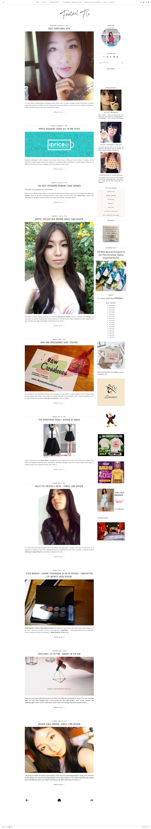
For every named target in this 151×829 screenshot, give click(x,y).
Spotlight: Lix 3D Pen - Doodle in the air (59, 653)
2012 (110, 335)
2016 (110, 326)
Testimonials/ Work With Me (71, 2)
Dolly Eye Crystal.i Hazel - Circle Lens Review (59, 486)
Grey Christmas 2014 (59, 28)
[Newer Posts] (27, 800)
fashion (111, 199)
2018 (110, 322)
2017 (110, 324)
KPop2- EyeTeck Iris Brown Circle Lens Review (59, 219)
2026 (110, 305)
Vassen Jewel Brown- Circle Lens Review (59, 724)
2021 (110, 316)
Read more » (59, 112)
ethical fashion (111, 211)
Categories (53, 2)
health (111, 207)
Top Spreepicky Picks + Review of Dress (59, 419)
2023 (110, 312)
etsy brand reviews (111, 215)
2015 (110, 328)
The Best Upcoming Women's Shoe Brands (59, 185)
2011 (110, 337)
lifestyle (111, 191)
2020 (110, 318)
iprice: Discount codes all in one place (59, 128)
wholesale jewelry (102, 518)
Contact (112, 2)
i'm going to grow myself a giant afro (111, 144)
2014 (110, 331)
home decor (111, 195)
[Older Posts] (91, 800)
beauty (111, 203)
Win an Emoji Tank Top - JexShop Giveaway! (111, 175)
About (45, 2)
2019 (110, 320)
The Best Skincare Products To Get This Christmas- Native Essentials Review (111, 255)
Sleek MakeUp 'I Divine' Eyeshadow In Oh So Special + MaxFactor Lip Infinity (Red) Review (59, 575)
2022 (110, 314)
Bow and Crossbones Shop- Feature (59, 342)
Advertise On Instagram (92, 2)
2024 (110, 310)
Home (37, 2)
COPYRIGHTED (145, 826)
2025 (110, 307)
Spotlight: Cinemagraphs (111, 112)
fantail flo (5, 826)
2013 (110, 333)
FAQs (105, 2)
